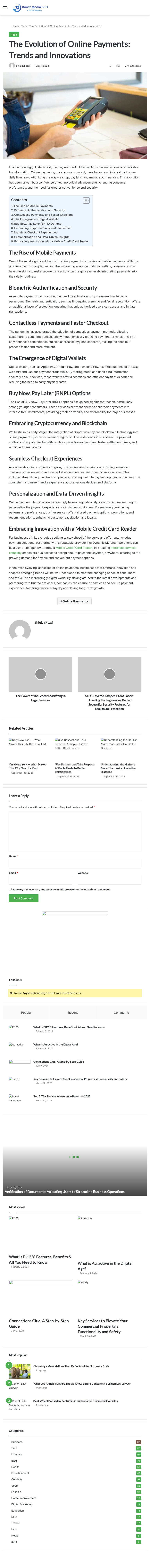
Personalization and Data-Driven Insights (42, 236)
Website (83, 872)
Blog (14, 1460)
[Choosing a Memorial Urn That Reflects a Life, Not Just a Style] (19, 1371)
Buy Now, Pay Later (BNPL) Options (37, 223)
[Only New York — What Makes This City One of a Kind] (29, 749)
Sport (14, 1485)
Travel (15, 1523)
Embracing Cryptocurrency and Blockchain (42, 228)
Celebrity (17, 1479)
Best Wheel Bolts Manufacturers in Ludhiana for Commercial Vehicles (75, 1401)
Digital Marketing (21, 1504)
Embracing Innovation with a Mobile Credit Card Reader (51, 241)
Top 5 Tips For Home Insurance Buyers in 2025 (61, 1096)
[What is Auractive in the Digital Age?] (19, 1050)
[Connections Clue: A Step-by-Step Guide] (19, 1067)
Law (14, 1529)
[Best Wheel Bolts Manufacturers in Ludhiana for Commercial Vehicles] (19, 1406)
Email (13, 872)
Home (15, 26)
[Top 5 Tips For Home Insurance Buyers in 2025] (19, 1101)
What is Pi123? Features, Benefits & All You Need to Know (69, 1027)
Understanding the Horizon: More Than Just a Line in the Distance (118, 768)
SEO (14, 1516)
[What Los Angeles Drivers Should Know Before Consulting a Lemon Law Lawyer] (19, 1389)
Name (13, 856)
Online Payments (75, 601)
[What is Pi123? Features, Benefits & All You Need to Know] (19, 1032)
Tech (24, 26)
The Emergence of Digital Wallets (36, 219)
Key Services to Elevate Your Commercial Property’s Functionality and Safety (80, 1079)
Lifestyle (16, 1454)
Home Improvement (23, 1498)
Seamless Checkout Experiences (35, 232)
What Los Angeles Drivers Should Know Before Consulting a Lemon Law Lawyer (82, 1383)
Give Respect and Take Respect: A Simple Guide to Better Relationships (75, 768)
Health (15, 1466)
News (14, 1535)
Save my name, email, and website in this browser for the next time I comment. (61, 889)
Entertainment (20, 1473)
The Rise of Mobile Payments (33, 205)
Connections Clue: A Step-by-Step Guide (58, 1061)
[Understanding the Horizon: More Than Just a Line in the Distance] (121, 749)
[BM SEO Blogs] (30, 7)
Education (17, 1510)
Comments (121, 1012)
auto (14, 1541)
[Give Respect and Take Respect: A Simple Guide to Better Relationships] (75, 749)
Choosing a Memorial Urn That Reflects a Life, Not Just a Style (71, 1366)
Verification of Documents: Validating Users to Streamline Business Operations (65, 1191)
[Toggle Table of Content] (84, 200)
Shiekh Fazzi (23, 65)
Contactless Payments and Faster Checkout (43, 214)
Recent (73, 1012)
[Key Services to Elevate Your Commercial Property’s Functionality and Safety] (19, 1084)
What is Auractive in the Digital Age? (55, 1044)
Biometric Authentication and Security (39, 210)
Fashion (16, 1491)
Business (16, 1441)
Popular (26, 1012)
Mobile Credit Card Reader (74, 548)
